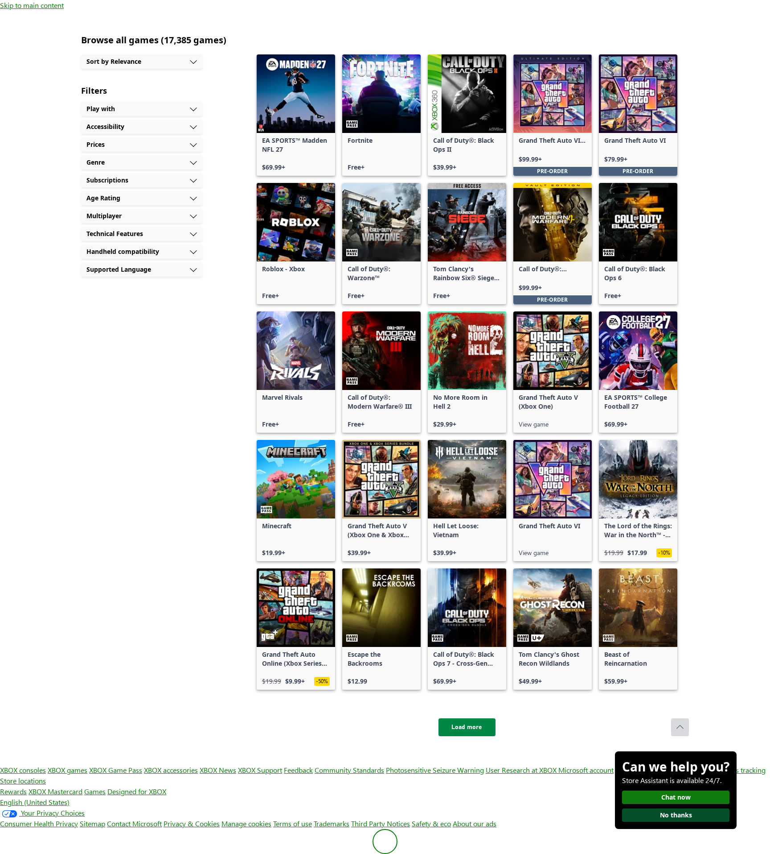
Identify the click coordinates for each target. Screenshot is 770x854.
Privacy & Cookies (192, 823)
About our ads (474, 823)
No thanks (676, 815)
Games (95, 791)
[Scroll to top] (680, 727)
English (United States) (35, 802)
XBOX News (218, 770)
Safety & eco (431, 823)
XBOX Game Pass (115, 770)
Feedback (298, 770)
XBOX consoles (23, 770)
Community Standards (349, 770)
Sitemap (92, 823)
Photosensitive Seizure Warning (435, 770)
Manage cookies (246, 823)
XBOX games (67, 770)
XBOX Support (260, 770)
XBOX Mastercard (55, 791)
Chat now (676, 797)
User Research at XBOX (522, 770)
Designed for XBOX (136, 791)
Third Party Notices (380, 823)
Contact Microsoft (134, 823)
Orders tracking (741, 770)
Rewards (13, 791)
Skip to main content (32, 5)
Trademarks (331, 823)
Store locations (23, 780)
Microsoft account (586, 770)
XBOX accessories (171, 770)
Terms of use (292, 823)
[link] (296, 115)
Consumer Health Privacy (39, 823)
